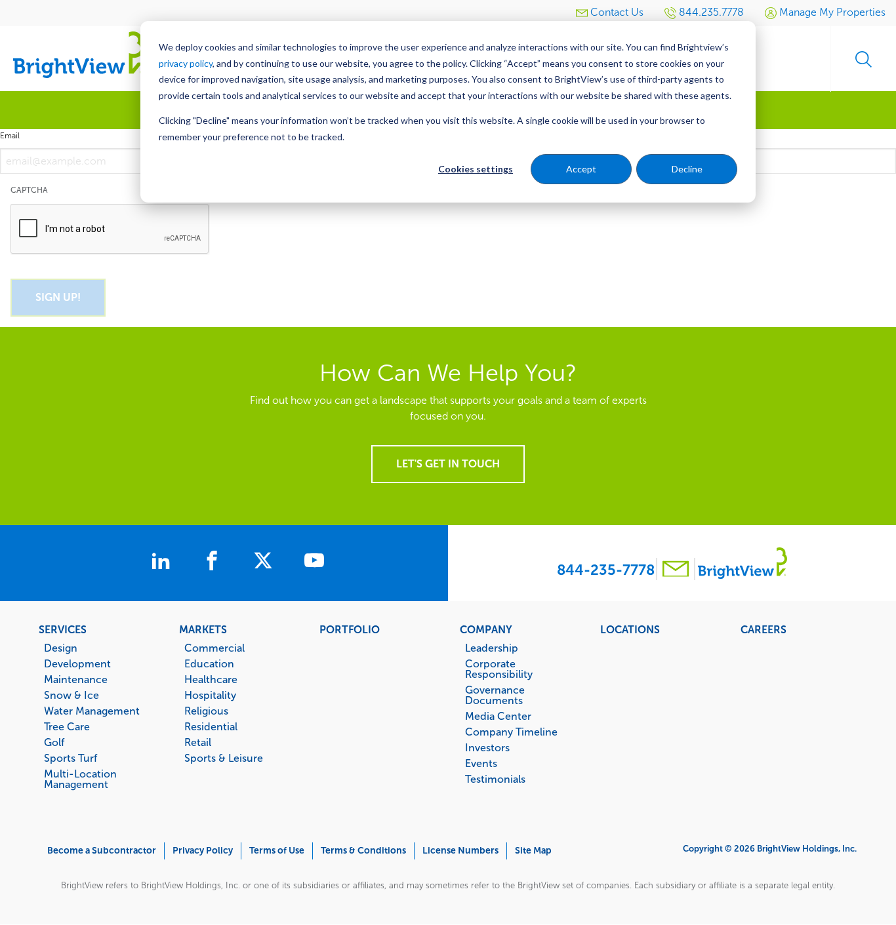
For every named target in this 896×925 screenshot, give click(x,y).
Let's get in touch (448, 464)
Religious (206, 711)
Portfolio (349, 629)
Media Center (498, 716)
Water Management (92, 711)
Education (209, 663)
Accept (581, 168)
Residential (210, 726)
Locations (630, 629)
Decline (687, 168)
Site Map (533, 850)
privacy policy (186, 63)
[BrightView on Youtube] (314, 562)
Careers (763, 629)
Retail (197, 742)
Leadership (491, 648)
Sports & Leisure (223, 758)
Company (486, 629)
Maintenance (76, 679)
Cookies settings (475, 168)
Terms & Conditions (363, 850)
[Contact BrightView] (675, 570)
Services (63, 629)
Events (481, 763)
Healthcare (210, 679)
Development (77, 663)
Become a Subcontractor (101, 850)
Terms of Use (276, 850)
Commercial (214, 648)
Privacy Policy (203, 850)
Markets (203, 629)
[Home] (78, 54)
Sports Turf (70, 758)
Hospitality (210, 695)
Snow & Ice (71, 695)
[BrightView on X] (265, 562)
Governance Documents (495, 695)
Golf (54, 742)
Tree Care (67, 726)
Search (863, 59)
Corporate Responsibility (499, 669)
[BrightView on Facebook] (214, 562)
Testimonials (495, 779)
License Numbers (460, 850)
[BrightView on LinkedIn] (163, 562)
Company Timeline (511, 732)
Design (60, 648)
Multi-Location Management (80, 779)
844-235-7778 (606, 570)
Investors (487, 747)
